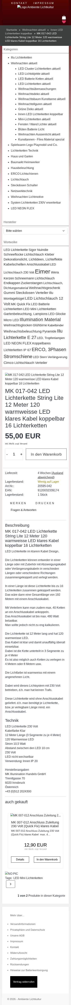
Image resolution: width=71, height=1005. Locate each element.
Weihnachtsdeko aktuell (33, 93)
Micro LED (11, 320)
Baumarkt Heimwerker (25, 162)
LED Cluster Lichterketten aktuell (39, 68)
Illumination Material (40, 319)
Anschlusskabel (38, 264)
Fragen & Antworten (23, 510)
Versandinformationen (23, 924)
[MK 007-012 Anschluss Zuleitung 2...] (35, 815)
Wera (55, 272)
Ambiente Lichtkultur (29, 999)
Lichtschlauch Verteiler (30, 363)
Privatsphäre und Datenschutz (27, 929)
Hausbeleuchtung (22, 167)
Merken (17, 503)
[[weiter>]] (10, 884)
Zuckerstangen (32, 283)
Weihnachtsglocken (18, 325)
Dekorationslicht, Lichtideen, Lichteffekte (33, 259)
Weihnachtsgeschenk (44, 288)
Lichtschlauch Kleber (39, 254)
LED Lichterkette (16, 250)
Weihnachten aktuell (24, 63)
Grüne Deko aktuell (30, 109)
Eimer (42, 271)
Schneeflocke (13, 254)
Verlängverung (57, 357)
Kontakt (19, 3)
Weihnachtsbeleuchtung (23, 331)
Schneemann (24, 278)
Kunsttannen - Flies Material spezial (41, 139)
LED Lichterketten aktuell (34, 83)
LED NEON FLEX (22, 208)
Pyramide (49, 331)
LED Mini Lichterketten (39, 309)
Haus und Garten (22, 156)
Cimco (9, 363)
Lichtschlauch (20, 179)
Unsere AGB (17, 935)
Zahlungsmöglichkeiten (23, 958)
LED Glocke (57, 314)
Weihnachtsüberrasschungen (37, 88)
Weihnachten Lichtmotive (27, 196)
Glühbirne (40, 325)
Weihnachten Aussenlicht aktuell (39, 134)
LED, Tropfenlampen (51, 338)
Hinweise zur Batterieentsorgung (29, 970)
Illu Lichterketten (21, 57)
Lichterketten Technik (24, 150)
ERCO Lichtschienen (24, 173)
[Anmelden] (63, 13)
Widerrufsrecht (18, 953)
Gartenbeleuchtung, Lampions (26, 314)
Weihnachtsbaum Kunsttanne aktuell (42, 99)
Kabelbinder (56, 325)
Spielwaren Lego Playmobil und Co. (34, 144)
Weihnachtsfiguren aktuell (35, 104)
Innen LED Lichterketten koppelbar (40, 114)
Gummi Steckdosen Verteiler (26, 293)
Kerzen (9, 278)
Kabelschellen (15, 264)
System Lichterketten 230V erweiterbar (36, 202)
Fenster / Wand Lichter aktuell (37, 124)
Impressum (43, 3)
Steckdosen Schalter (24, 185)
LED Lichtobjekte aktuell (34, 73)
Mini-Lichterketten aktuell (34, 119)
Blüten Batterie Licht (31, 129)
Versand (23, 444)
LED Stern (40, 357)
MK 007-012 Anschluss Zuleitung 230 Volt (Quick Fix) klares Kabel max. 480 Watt (35, 826)
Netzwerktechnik (21, 191)
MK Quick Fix (20, 304)
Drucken (44, 503)
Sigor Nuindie (38, 250)
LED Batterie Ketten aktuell (35, 78)
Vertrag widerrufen (23, 981)
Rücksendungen (19, 964)
